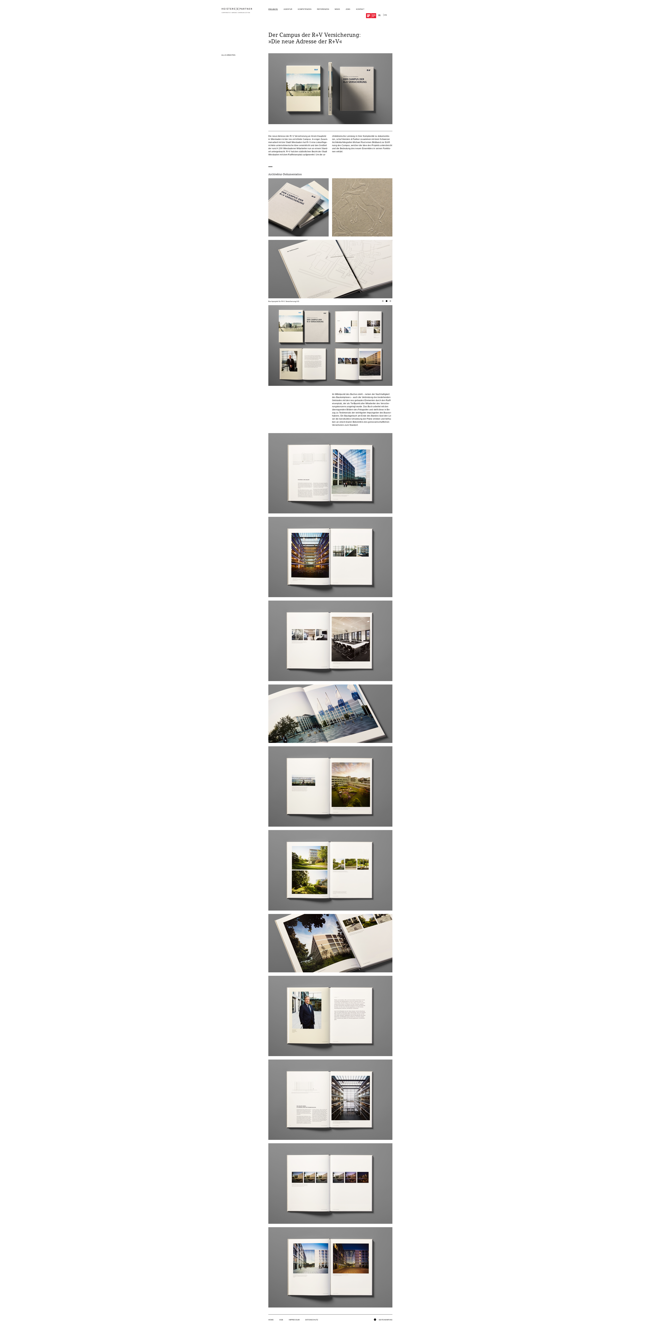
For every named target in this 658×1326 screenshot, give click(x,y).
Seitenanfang (385, 1320)
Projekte (273, 9)
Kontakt (360, 9)
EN (385, 15)
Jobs (348, 9)
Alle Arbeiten (228, 55)
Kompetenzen (304, 9)
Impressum (294, 1320)
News (337, 9)
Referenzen (323, 9)
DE (379, 15)
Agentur (288, 9)
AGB (281, 1320)
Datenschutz (311, 1320)
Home (271, 1320)
